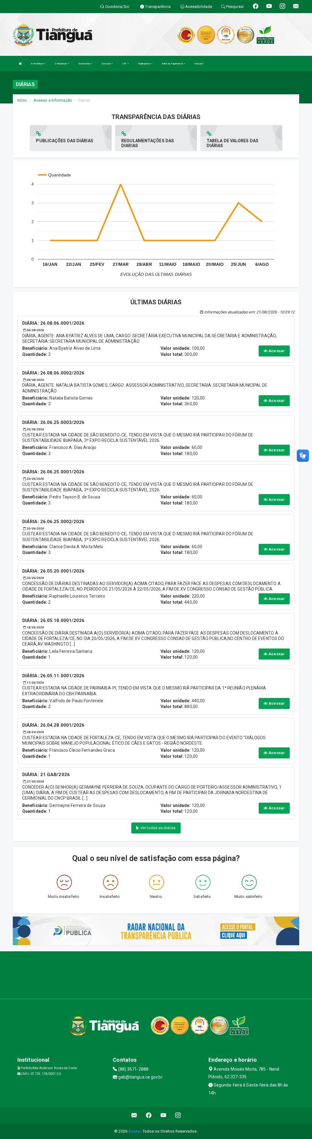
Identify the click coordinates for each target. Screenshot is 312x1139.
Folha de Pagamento (172, 63)
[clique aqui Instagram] (178, 1115)
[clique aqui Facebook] (149, 1115)
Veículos (198, 63)
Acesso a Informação (53, 100)
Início (22, 100)
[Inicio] (20, 63)
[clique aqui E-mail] (134, 1115)
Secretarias (84, 63)
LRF (124, 63)
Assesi (134, 1131)
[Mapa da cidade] (156, 974)
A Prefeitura (37, 63)
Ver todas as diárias (157, 828)
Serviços (106, 63)
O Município (61, 63)
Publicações (144, 63)
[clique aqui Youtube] (163, 1115)
